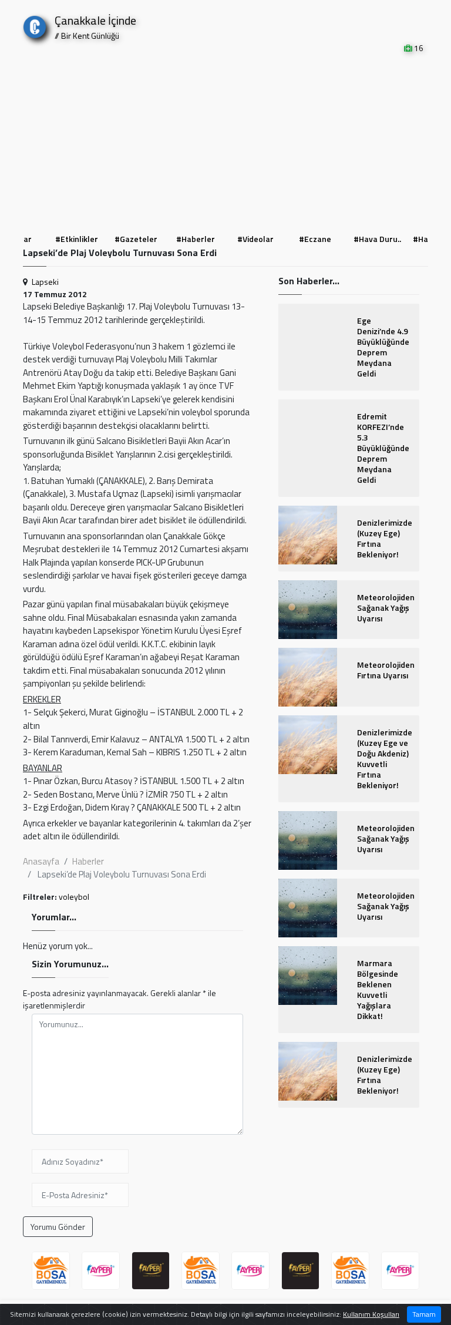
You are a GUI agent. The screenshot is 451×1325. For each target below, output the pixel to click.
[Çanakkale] (34, 24)
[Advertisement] (225, 142)
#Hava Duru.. (317, 239)
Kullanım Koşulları (371, 1314)
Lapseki (45, 281)
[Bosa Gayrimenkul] (51, 1271)
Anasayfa (41, 861)
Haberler (88, 861)
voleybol (74, 896)
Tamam (424, 1314)
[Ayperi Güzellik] (101, 1271)
